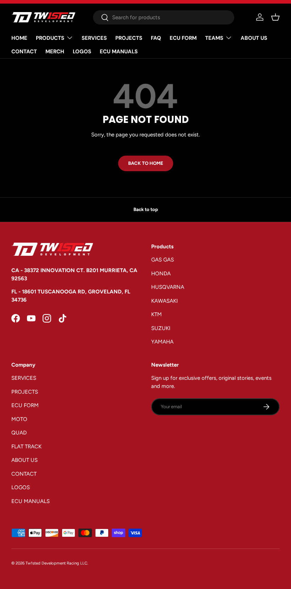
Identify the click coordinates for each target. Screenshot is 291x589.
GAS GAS (162, 259)
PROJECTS (128, 38)
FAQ (156, 38)
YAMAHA (162, 342)
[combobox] (163, 17)
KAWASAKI (164, 301)
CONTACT (24, 51)
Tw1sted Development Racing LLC (56, 563)
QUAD (19, 432)
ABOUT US (254, 38)
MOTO (19, 419)
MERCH (54, 51)
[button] (275, 17)
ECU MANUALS (119, 51)
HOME (19, 38)
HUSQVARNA (167, 287)
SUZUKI (160, 328)
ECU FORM (183, 38)
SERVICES (94, 38)
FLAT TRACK (26, 446)
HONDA (161, 273)
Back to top (145, 209)
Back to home (145, 163)
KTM (156, 314)
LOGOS (82, 51)
